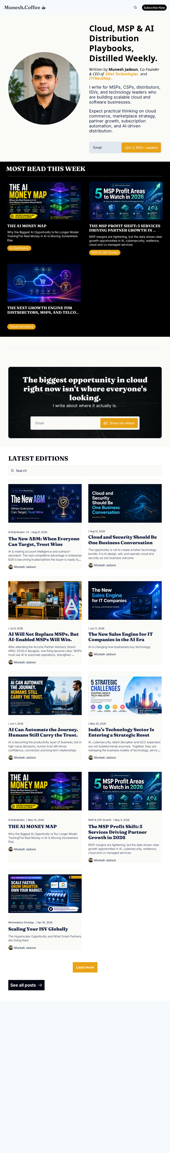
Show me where (122, 423)
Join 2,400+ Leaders (141, 147)
